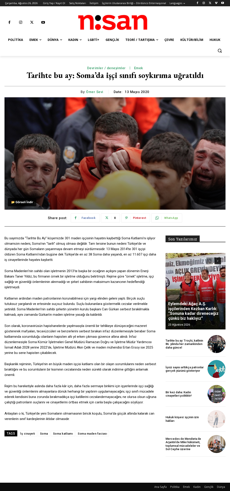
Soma (44, 433)
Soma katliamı (63, 433)
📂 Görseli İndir (22, 202)
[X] (210, 3)
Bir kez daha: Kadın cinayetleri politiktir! (179, 394)
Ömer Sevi (94, 92)
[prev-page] (209, 261)
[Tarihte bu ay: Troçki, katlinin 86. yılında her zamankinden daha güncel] (217, 344)
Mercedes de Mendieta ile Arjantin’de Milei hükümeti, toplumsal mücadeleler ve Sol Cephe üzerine (183, 444)
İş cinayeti (27, 433)
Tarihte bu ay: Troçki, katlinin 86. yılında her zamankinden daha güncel (184, 344)
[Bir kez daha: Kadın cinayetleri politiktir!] (217, 394)
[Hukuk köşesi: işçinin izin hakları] (217, 419)
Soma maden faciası (92, 433)
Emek (138, 68)
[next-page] (218, 261)
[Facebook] (197, 3)
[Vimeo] (216, 3)
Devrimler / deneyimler (106, 68)
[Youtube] (222, 3)
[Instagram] (203, 3)
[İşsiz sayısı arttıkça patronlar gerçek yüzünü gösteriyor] (217, 369)
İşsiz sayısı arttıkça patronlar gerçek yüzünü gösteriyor (185, 369)
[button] (219, 50)
